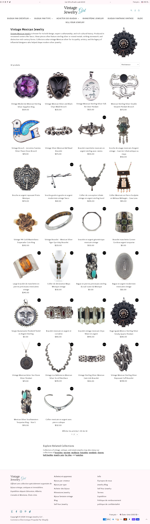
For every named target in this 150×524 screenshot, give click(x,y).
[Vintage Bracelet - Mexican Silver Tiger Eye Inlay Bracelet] (58, 221)
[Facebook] (3, 2)
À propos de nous (104, 481)
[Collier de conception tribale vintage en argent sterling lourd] (91, 177)
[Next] (110, 2)
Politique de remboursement (109, 500)
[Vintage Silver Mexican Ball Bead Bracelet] (58, 130)
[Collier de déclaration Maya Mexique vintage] (58, 266)
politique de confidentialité (108, 504)
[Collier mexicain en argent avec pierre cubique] (58, 401)
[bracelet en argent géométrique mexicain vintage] (91, 221)
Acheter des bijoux (67, 18)
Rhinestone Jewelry (93, 18)
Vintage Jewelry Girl (34, 517)
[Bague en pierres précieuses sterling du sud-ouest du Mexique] (91, 266)
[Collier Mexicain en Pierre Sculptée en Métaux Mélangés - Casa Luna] (124, 177)
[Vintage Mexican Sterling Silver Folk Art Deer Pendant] (91, 86)
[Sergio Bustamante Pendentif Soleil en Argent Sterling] (26, 313)
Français (136, 2)
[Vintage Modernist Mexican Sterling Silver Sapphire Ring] (26, 86)
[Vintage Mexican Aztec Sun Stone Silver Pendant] (26, 357)
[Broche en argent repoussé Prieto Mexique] (26, 177)
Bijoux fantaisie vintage (121, 18)
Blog (140, 18)
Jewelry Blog (102, 485)
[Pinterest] (8, 2)
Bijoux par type (42, 18)
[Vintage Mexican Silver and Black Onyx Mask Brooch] (58, 86)
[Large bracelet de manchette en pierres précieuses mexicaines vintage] (26, 266)
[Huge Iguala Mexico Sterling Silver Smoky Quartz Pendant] (124, 313)
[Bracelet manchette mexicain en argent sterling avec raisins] (91, 130)
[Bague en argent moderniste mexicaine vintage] (124, 266)
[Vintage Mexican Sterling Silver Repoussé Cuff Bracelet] (124, 357)
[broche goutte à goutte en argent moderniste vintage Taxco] (58, 177)
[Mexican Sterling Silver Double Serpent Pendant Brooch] (124, 86)
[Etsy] (1, 2)
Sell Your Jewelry (75, 22)
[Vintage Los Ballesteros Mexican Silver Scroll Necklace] (58, 357)
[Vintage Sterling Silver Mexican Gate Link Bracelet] (91, 357)
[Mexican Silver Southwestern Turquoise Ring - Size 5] (26, 401)
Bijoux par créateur (18, 18)
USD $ (145, 2)
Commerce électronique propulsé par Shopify (29, 520)
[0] (138, 10)
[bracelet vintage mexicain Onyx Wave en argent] (91, 313)
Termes (100, 493)
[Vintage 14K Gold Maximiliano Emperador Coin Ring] (26, 221)
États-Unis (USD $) (129, 515)
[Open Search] (131, 10)
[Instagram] (5, 2)
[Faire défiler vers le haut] (146, 519)
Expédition (101, 496)
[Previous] (40, 2)
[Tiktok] (10, 2)
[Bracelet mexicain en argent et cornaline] (58, 313)
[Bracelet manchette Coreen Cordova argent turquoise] (124, 221)
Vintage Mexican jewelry (21, 34)
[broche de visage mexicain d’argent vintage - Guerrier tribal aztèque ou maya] (124, 130)
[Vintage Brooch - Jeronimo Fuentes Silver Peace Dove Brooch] (26, 130)
